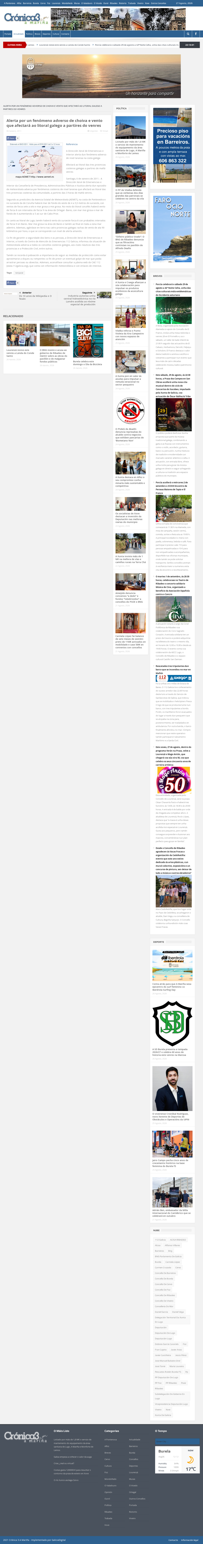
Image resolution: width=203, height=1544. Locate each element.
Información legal (189, 1540)
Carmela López (173, 1262)
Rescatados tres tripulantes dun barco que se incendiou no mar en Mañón (173, 670)
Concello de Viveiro (164, 1301)
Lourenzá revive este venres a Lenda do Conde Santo (20, 353)
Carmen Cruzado (163, 1267)
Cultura (56, 34)
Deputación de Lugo (165, 1333)
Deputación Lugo (163, 1338)
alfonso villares (172, 1245)
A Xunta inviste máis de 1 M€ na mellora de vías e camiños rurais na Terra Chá (130, 559)
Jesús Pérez (181, 1355)
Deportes (46, 34)
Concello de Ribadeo (165, 1295)
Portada (7, 34)
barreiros (159, 1251)
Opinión (108, 1492)
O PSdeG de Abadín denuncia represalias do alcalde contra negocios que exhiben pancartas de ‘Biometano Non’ (129, 434)
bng (170, 1251)
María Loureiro (177, 1366)
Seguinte (87, 292)
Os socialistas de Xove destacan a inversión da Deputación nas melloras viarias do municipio (128, 518)
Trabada (132, 3)
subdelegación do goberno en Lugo (170, 1396)
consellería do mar (164, 1306)
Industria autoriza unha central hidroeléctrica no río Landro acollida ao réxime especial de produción (79, 300)
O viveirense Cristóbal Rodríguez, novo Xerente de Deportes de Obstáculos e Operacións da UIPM (170, 1116)
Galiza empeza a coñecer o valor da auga (73, 1456)
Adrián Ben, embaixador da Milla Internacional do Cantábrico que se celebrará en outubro (171, 1213)
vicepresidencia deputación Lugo (171, 1404)
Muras (77, 3)
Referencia (72, 144)
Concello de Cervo (163, 1284)
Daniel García (161, 1312)
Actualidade (18, 34)
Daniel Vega (178, 1312)
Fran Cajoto (161, 1349)
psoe (183, 1383)
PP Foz (158, 1383)
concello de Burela (164, 1278)
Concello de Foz (162, 1289)
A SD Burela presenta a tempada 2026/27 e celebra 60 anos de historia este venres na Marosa (169, 1052)
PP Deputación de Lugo (166, 1377)
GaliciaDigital (59, 1539)
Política (29, 34)
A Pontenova (9, 3)
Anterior (27, 292)
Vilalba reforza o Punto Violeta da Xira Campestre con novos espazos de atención (129, 335)
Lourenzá (56, 3)
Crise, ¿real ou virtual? (64, 1463)
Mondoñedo (67, 3)
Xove (147, 3)
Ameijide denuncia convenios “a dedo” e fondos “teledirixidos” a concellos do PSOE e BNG (129, 597)
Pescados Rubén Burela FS (168, 1372)
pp (186, 1372)
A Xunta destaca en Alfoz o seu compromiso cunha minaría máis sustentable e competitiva (130, 481)
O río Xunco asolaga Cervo (66, 1480)
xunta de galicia (163, 1415)
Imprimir (94, 131)
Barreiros (27, 3)
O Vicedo (98, 3)
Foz (48, 3)
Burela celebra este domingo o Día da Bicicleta (87, 363)
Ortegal (132, 1492)
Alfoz (19, 3)
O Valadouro (86, 3)
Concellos (133, 1459)
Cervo (43, 3)
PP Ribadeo (171, 1383)
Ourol (105, 3)
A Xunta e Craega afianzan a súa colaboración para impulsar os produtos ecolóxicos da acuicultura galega (130, 288)
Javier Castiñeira (163, 1355)
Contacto (65, 34)
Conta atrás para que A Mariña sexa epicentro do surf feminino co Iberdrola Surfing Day (171, 986)
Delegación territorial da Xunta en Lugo (170, 1319)
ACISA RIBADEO (178, 1239)
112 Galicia (160, 1239)
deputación (161, 1327)
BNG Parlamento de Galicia (168, 1256)
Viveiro (140, 3)
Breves (37, 34)
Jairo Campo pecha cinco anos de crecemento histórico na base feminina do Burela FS (170, 1163)
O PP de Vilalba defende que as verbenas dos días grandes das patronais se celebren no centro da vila (129, 194)
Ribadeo (113, 3)
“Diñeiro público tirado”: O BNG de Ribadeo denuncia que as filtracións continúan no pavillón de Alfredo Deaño (129, 242)
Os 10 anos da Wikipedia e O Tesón (35, 297)
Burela (36, 3)
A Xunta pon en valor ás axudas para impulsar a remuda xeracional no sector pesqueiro (128, 380)
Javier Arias (176, 1349)
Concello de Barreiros (165, 1273)
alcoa (157, 1245)
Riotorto (122, 3)
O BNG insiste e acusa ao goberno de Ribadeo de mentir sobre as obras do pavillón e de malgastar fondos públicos (53, 356)
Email (105, 131)
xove (168, 1409)
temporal (19, 273)
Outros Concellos (158, 3)
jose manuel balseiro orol (167, 1360)
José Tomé (160, 1366)
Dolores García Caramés (167, 1344)
